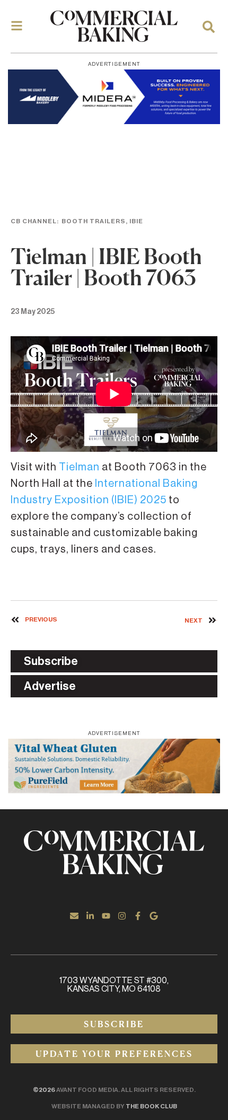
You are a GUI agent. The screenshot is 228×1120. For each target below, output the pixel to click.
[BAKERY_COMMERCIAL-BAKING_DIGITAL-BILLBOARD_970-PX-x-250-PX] (114, 96)
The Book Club (151, 1106)
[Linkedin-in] (90, 916)
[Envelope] (74, 916)
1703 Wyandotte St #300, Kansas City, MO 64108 (114, 984)
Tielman (79, 467)
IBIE (136, 221)
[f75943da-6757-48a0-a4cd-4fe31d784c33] (114, 766)
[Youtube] (106, 916)
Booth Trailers (94, 221)
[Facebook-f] (138, 916)
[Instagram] (122, 916)
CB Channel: (35, 221)
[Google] (154, 916)
